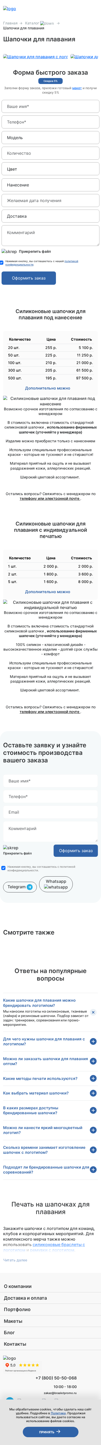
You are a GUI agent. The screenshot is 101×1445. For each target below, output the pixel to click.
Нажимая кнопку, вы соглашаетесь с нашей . (41, 263)
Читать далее (15, 1260)
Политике (58, 1413)
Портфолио (17, 1309)
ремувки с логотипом (52, 1250)
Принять (46, 1432)
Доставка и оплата (25, 1298)
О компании (18, 1286)
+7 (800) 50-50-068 (56, 1378)
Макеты (13, 1321)
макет (77, 88)
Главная (10, 23)
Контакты (15, 1344)
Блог (9, 1332)
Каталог (32, 23)
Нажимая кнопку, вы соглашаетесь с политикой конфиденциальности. (41, 868)
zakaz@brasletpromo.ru (60, 1393)
